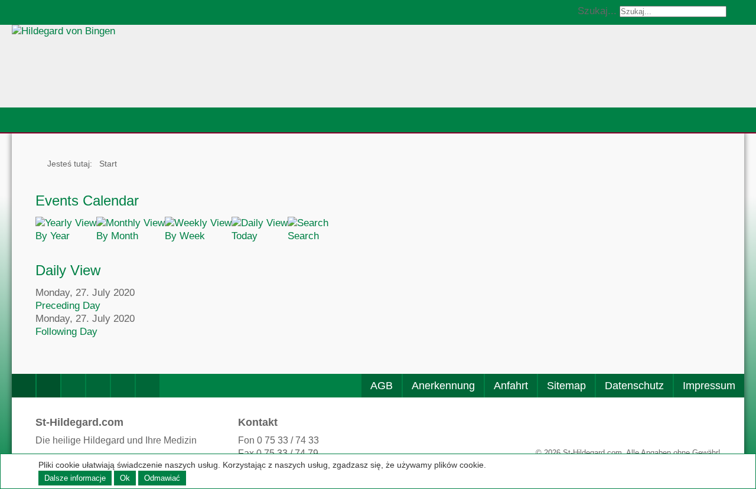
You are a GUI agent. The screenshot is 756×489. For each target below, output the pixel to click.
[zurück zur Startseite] (174, 66)
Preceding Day (67, 305)
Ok (125, 478)
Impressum (709, 386)
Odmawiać (162, 478)
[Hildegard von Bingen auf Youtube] (98, 385)
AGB (381, 386)
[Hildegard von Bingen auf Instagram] (48, 385)
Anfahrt (511, 386)
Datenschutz (634, 386)
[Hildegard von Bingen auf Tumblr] (147, 385)
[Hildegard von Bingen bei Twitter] (73, 385)
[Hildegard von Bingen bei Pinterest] (123, 385)
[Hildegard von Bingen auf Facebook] (23, 385)
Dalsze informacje (75, 478)
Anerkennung (443, 386)
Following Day (66, 331)
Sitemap (566, 386)
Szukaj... (597, 11)
